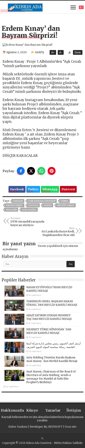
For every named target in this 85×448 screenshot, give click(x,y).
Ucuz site (70, 426)
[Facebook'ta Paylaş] (21, 171)
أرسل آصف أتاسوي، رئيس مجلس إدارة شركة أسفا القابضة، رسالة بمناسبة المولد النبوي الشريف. (53, 345)
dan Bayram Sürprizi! (41, 201)
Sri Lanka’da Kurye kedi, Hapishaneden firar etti (58, 232)
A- (60, 52)
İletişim (73, 410)
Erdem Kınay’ (14, 205)
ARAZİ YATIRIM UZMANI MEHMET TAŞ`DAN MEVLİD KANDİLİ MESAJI (49, 317)
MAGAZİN (11, 209)
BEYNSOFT (55, 426)
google (33, 205)
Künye (32, 410)
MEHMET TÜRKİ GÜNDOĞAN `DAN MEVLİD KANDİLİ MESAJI (48, 331)
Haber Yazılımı (17, 426)
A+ (53, 52)
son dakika (29, 209)
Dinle (78, 52)
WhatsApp (50, 189)
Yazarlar (52, 410)
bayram (18, 201)
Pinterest (68, 189)
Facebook (17, 189)
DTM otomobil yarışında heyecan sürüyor (27, 222)
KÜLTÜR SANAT (65, 205)
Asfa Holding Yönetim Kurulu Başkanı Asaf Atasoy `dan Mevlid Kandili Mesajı (51, 359)
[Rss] (42, 438)
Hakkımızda (11, 410)
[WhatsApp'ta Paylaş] (41, 171)
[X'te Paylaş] (31, 171)
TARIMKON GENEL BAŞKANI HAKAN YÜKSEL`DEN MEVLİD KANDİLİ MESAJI (51, 303)
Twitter (33, 189)
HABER (48, 205)
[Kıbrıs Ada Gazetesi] (25, 7)
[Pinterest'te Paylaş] (52, 171)
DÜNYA (64, 201)
